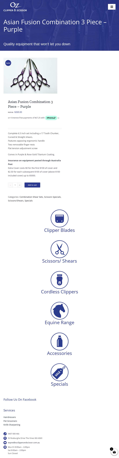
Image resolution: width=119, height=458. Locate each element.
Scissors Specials (52, 197)
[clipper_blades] (59, 210)
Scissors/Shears (15, 200)
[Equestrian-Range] (59, 303)
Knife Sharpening (11, 424)
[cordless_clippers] (59, 272)
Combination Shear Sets (31, 197)
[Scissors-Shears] (59, 241)
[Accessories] (59, 333)
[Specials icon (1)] (59, 364)
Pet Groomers (10, 421)
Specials (29, 200)
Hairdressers (9, 417)
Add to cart (32, 185)
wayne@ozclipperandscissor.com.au (24, 442)
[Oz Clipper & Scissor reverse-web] (15, 3)
